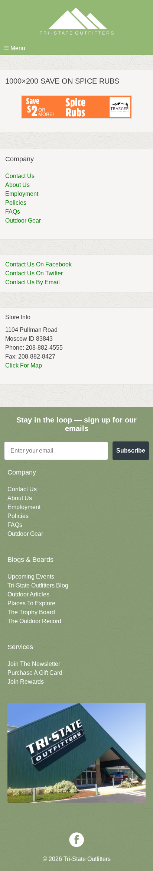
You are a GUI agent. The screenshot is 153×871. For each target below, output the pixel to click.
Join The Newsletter (33, 664)
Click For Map (23, 365)
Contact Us (20, 176)
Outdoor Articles (28, 594)
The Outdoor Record (34, 621)
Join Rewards (25, 682)
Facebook (76, 839)
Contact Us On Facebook (38, 264)
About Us (17, 185)
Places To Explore (31, 603)
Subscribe (130, 450)
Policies (15, 203)
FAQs (12, 211)
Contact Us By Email (32, 282)
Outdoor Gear (23, 220)
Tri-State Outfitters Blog (37, 585)
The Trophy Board (31, 612)
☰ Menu (14, 48)
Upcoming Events (30, 576)
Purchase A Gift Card (34, 673)
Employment (21, 194)
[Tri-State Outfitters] (76, 21)
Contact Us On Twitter (34, 273)
